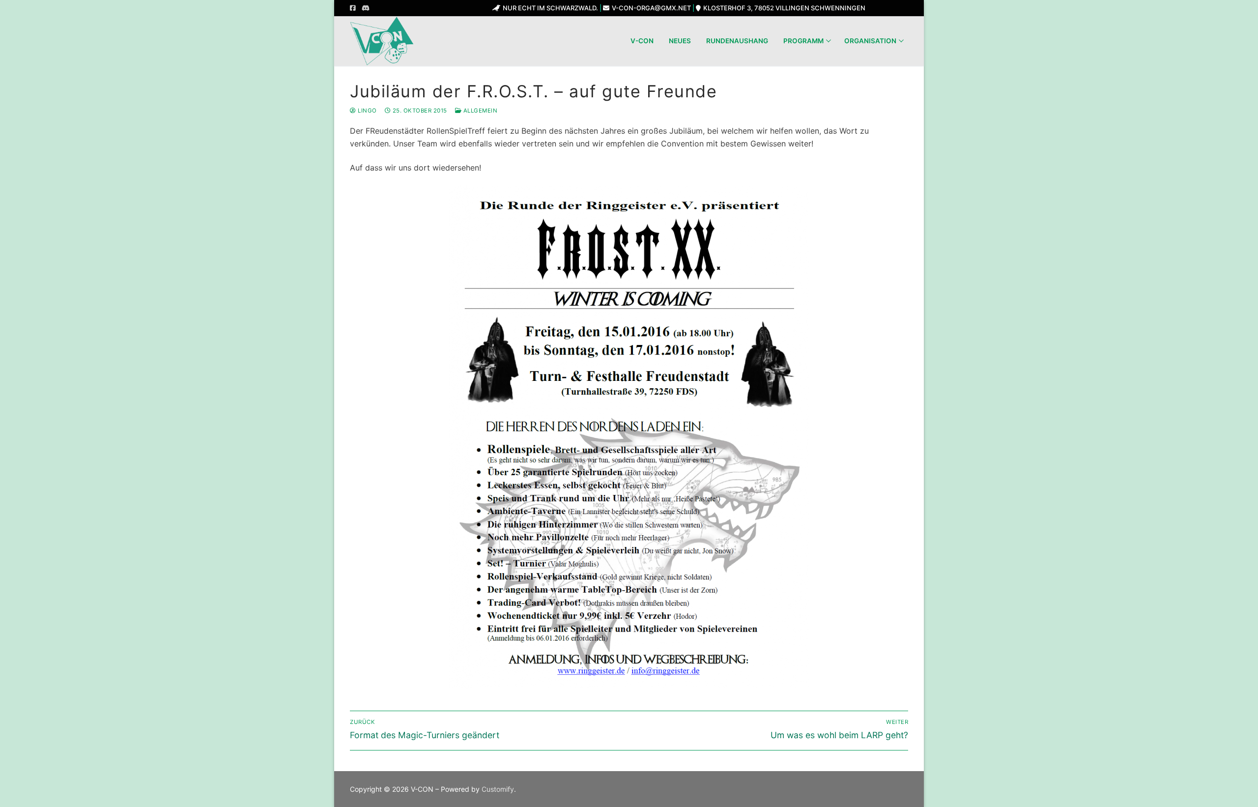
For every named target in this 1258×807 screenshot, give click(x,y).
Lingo (366, 110)
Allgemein (479, 110)
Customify (498, 789)
